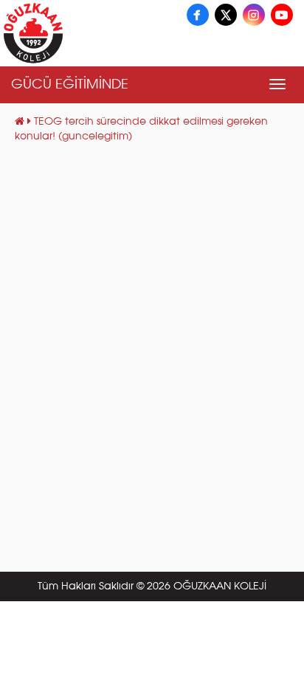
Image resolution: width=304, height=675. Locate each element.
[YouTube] (282, 15)
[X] (226, 15)
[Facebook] (198, 15)
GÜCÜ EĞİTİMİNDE (69, 84)
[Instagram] (254, 15)
